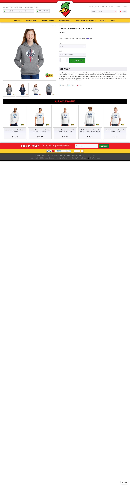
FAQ (52, 155)
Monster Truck (65, 21)
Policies (117, 6)
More (112, 21)
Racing (102, 21)
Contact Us (90, 155)
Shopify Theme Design (79, 158)
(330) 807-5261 (43, 11)
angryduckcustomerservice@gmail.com (19, 11)
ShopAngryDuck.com (49, 158)
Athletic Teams (31, 21)
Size (60, 43)
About (111, 6)
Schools (17, 21)
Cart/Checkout (78, 155)
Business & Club (48, 21)
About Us (45, 155)
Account (67, 155)
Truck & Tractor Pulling (85, 21)
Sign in (97, 6)
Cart (124, 11)
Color (60, 51)
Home (91, 6)
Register (104, 6)
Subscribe (104, 146)
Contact (124, 6)
